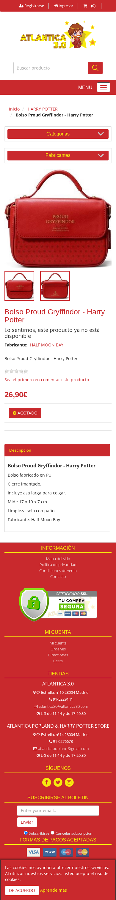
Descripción (20, 450)
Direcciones (58, 655)
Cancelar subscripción (74, 833)
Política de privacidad (58, 564)
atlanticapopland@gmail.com (63, 748)
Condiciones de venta (58, 570)
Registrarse (33, 5)
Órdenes (58, 649)
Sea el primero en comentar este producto (46, 379)
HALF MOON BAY (46, 345)
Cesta (58, 660)
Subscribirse (39, 833)
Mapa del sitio (58, 558)
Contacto (58, 576)
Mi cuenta (58, 643)
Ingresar (65, 5)
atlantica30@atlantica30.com (63, 706)
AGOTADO (26, 413)
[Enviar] (95, 68)
